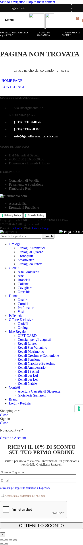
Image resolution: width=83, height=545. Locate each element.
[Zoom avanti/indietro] (15, 540)
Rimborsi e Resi (20, 188)
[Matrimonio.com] (13, 196)
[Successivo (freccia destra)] (6, 544)
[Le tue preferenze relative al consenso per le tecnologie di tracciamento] (79, 408)
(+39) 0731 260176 (27, 122)
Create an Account (13, 438)
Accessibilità (18, 203)
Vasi (21, 312)
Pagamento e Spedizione (26, 184)
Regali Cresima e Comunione (38, 355)
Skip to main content (40, 2)
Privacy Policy (12, 215)
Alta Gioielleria (28, 272)
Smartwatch (26, 260)
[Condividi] (6, 540)
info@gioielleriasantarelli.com (36, 136)
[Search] (69, 20)
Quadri (22, 300)
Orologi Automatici (31, 248)
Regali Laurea (27, 343)
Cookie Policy (36, 215)
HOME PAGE (12, 81)
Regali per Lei (28, 379)
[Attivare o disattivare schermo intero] (10, 540)
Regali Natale (27, 383)
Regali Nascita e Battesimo (36, 363)
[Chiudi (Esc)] (2, 540)
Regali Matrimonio (31, 351)
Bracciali (24, 280)
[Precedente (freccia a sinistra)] (2, 544)
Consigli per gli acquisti (34, 339)
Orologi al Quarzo (30, 252)
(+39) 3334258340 (27, 129)
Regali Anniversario (32, 367)
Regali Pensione (29, 359)
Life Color (16, 228)
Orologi (23, 327)
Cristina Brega (40, 228)
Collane (23, 284)
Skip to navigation (13, 2)
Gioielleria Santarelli (32, 395)
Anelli (22, 276)
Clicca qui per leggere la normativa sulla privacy (25, 487)
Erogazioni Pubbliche (24, 207)
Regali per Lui (28, 375)
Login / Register (20, 403)
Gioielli (23, 323)
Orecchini (24, 292)
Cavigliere (25, 288)
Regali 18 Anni (28, 371)
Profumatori (26, 308)
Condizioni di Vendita (24, 180)
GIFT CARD (27, 335)
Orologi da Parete (30, 264)
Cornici (23, 304)
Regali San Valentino (32, 347)
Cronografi (25, 256)
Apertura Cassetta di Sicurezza (39, 391)
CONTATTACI (13, 87)
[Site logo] (37, 28)
